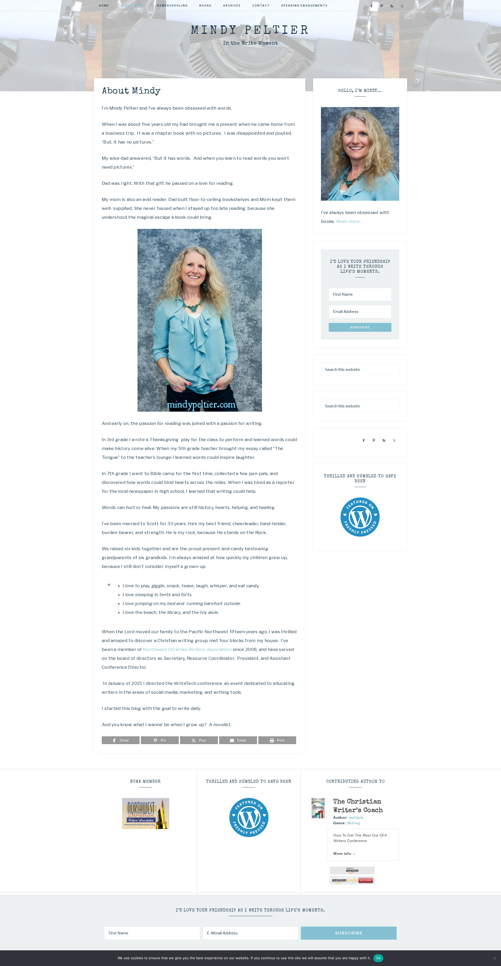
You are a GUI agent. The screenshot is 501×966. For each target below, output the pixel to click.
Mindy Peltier (250, 31)
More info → (344, 853)
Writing (353, 823)
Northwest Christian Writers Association (187, 649)
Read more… (349, 221)
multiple (356, 817)
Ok (378, 958)
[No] (494, 958)
